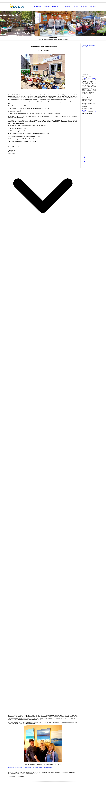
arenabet (84, 110)
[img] (16, 6)
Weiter (83, 111)
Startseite (37, 6)
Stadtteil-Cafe (66, 6)
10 (95, 111)
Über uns (47, 6)
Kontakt (84, 6)
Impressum (93, 6)
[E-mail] (84, 157)
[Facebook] (84, 161)
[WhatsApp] (84, 159)
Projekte (55, 6)
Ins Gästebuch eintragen (90, 78)
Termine (76, 6)
